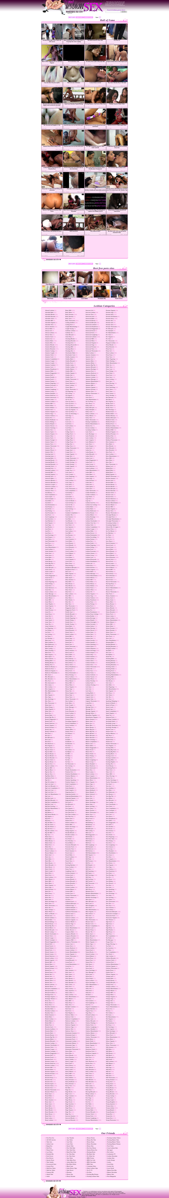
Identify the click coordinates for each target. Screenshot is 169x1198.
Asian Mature (49, 598)
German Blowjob (70, 881)
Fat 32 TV (90, 1170)
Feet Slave (68, 768)
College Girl (68, 436)
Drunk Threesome (70, 646)
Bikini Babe (48, 838)
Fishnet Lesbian (69, 822)
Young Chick (109, 1098)
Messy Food (89, 818)
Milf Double (89, 836)
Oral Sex (88, 1004)
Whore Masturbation (111, 1037)
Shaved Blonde (110, 555)
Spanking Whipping (111, 701)
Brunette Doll (49, 1055)
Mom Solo (88, 915)
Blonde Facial (49, 946)
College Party (69, 440)
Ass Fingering (49, 628)
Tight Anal (109, 921)
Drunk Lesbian (69, 634)
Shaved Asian (109, 547)
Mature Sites (110, 1174)
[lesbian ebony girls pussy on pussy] (73, 251)
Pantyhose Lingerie (91, 1053)
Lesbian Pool (89, 606)
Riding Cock (109, 466)
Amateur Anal (49, 336)
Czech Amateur (69, 539)
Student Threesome (111, 743)
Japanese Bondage (91, 369)
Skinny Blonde (110, 608)
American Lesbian (50, 486)
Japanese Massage (91, 379)
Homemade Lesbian (70, 1041)
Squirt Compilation (111, 711)
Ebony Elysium (71, 1176)
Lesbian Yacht (89, 683)
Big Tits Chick (49, 824)
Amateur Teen (49, 444)
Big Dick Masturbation (51, 808)
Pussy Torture (109, 393)
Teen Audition (110, 788)
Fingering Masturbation (71, 796)
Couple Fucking (69, 462)
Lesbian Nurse (90, 587)
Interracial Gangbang (91, 334)
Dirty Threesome (70, 606)
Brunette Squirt (49, 1083)
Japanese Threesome (91, 393)
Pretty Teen (109, 357)
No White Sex (91, 1156)
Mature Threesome (91, 812)
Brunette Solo (49, 1081)
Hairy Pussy (68, 1002)
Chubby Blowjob (70, 361)
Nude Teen (89, 966)
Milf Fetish (89, 840)
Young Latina (109, 1106)
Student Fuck (109, 737)
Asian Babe (48, 557)
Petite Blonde (89, 1079)
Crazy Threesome (70, 488)
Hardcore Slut (69, 1029)
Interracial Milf (90, 338)
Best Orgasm (48, 745)
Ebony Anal (68, 652)
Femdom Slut (69, 778)
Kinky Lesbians (90, 413)
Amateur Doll (49, 375)
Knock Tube (70, 1146)
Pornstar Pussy (110, 318)
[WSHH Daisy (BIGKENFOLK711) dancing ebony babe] (117, 145)
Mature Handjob (90, 764)
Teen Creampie (110, 810)
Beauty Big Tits (49, 717)
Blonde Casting (49, 932)
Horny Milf (68, 1073)
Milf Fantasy (89, 838)
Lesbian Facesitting (91, 537)
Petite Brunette (90, 1081)
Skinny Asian (109, 600)
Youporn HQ (50, 1172)
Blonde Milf (48, 962)
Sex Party (108, 535)
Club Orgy (68, 415)
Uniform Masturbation (112, 964)
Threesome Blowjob (111, 911)
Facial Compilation (70, 723)
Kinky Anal (89, 405)
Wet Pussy (109, 1025)
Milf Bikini (89, 826)
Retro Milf (109, 458)
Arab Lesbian (49, 549)
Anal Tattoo (48, 539)
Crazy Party (68, 484)
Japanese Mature (90, 383)
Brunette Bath (49, 1033)
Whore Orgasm (110, 1041)
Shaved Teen (109, 579)
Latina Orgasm (90, 476)
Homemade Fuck (70, 1039)
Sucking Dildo (110, 759)
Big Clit (47, 780)
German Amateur (70, 873)
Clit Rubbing (68, 397)
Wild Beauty (109, 1053)
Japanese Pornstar (90, 389)
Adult (48, 1176)
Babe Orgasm (49, 654)
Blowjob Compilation (51, 988)
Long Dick (89, 703)
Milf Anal (88, 820)
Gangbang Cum (69, 871)
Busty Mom (68, 312)
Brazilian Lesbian (50, 1011)
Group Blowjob (69, 960)
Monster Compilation (91, 925)
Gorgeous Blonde (70, 934)
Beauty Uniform (49, 731)
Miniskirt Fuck (90, 891)
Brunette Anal (49, 1027)
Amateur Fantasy (49, 381)
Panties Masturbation (91, 1043)
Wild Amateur (109, 1047)
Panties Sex (89, 1047)
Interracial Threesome (92, 351)
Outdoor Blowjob (90, 1021)
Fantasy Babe (69, 729)
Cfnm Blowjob (69, 334)
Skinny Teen (109, 632)
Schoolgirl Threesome (112, 521)
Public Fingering (110, 359)
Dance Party (68, 563)
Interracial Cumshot (91, 324)
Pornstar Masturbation (92, 1120)
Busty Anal (48, 1102)
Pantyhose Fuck (90, 1051)
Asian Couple (49, 571)
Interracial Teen (90, 349)
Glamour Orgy (69, 923)
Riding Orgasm (110, 474)
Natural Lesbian (90, 954)
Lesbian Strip (89, 654)
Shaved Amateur (110, 543)
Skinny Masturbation (111, 620)
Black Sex (48, 895)
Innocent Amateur (70, 1116)
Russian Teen (109, 511)
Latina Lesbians (90, 468)
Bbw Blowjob (49, 677)
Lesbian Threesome (91, 666)
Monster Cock (89, 923)
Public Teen (109, 367)
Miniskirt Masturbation (92, 893)
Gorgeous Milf (69, 940)
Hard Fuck (68, 1011)
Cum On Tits (68, 504)
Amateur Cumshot (50, 365)
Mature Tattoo (89, 808)
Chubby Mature (69, 369)
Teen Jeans (109, 855)
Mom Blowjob (90, 901)
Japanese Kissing (90, 375)
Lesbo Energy (111, 1160)
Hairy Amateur (69, 970)
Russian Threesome (111, 513)
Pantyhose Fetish (90, 1049)
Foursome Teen (69, 849)
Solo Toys (108, 699)
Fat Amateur (68, 733)
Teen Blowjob (110, 800)
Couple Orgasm (69, 466)
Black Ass (48, 857)
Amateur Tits (48, 448)
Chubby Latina (69, 365)
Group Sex (68, 966)
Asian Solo (48, 618)
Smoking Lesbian (110, 672)
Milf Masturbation (91, 853)
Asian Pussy (48, 614)
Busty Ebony (48, 1114)
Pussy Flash (109, 373)
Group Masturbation (70, 964)
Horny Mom (68, 1075)
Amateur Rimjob (49, 423)
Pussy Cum (109, 369)
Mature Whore (90, 816)
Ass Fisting (48, 630)
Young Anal (109, 1081)
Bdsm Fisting (48, 707)
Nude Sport (89, 964)
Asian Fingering (49, 581)
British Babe (48, 1017)
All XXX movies (67, 284)
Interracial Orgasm (91, 343)
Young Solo (109, 1116)
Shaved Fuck (109, 561)
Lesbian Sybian (90, 658)
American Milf (49, 488)
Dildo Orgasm (69, 573)
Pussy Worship (110, 395)
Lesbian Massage (90, 573)
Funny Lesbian (69, 867)
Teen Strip (108, 895)
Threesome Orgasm (111, 917)
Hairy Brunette (69, 982)
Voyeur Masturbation (111, 1006)
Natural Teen (89, 960)
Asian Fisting (48, 583)
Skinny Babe (109, 602)
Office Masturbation (91, 984)
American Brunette (50, 482)
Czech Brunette (69, 547)
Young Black (109, 1089)
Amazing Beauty (49, 460)
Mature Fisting (90, 755)
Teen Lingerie (109, 859)
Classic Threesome (70, 389)
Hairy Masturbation (70, 996)
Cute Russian (69, 535)
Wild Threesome (110, 1077)
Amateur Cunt (49, 367)
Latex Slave (89, 444)
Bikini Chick (48, 842)
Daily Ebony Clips (72, 1168)
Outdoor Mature (90, 1033)
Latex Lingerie (90, 440)
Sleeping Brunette (111, 646)
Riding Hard (109, 472)
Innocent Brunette (70, 1120)
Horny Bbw (68, 1053)
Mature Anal (89, 721)
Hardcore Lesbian (70, 1021)
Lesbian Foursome (91, 551)
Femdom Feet (69, 772)
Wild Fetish (109, 1059)
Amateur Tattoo (49, 442)
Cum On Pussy (69, 502)
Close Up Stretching (70, 413)
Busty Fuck (48, 1116)
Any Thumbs (70, 1138)
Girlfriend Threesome (71, 911)
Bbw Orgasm (48, 695)
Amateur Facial (49, 379)
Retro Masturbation (111, 456)
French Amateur (69, 851)
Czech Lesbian (69, 551)
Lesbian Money (90, 583)
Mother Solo (89, 946)
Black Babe (48, 859)
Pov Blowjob (109, 328)
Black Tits (48, 907)
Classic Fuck (68, 381)
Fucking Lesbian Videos (114, 1138)
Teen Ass (108, 786)
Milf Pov (88, 863)
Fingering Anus (69, 792)
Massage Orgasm (90, 711)
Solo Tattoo (109, 695)
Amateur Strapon (49, 434)
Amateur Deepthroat (50, 369)
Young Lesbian (110, 1108)
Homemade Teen (70, 1047)
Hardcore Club (69, 1017)
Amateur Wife (49, 452)
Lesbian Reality (90, 616)
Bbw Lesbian (48, 687)
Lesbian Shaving (90, 628)
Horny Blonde (69, 1055)
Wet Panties (109, 1021)
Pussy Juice (109, 377)
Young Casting (110, 1096)
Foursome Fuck (69, 847)
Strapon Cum (109, 729)
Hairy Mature (69, 998)
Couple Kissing (69, 464)
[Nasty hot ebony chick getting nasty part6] (52, 230)
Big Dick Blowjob (50, 800)
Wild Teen (108, 1075)
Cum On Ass (68, 498)
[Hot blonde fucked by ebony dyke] (95, 39)
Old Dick (88, 994)
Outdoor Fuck (89, 1025)
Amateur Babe (49, 340)
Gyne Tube (70, 1144)
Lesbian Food (89, 549)
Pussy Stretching (110, 387)
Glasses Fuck (69, 925)
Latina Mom (89, 474)
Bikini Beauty (49, 840)
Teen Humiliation (110, 853)
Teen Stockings (110, 893)
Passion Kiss (89, 1063)
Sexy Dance (109, 541)
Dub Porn (50, 298)
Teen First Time (110, 838)
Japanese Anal (89, 357)
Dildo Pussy (68, 575)
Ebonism (69, 1172)
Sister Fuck (109, 594)
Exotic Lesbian (69, 713)
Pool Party (88, 1100)
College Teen (69, 446)
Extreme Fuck (69, 719)
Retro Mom (109, 460)
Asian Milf (48, 600)
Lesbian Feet (89, 541)
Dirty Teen (68, 604)
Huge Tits (68, 1112)
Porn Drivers (49, 1158)
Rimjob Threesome (111, 476)
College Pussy (69, 442)
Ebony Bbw (68, 656)
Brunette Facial (49, 1057)
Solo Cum (108, 683)
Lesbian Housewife (91, 559)
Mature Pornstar (90, 788)
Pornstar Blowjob (90, 1112)
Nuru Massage (90, 972)
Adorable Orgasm (50, 322)
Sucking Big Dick (111, 751)
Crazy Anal (68, 472)
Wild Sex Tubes (50, 1170)
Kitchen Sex (89, 425)
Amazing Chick (49, 466)
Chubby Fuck (69, 363)
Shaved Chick (110, 559)
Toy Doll (108, 946)
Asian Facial (48, 577)
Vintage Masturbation (112, 988)
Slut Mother (109, 654)
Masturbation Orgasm (92, 717)
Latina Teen (89, 488)
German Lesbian (69, 887)
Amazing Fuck (49, 468)
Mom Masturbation (91, 909)
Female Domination (70, 770)
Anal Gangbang (49, 517)
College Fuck (69, 434)
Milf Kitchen (89, 851)
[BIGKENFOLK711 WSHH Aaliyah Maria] (117, 124)
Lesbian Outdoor (90, 598)
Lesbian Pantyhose (91, 600)
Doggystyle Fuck (70, 610)
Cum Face (68, 494)
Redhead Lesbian (110, 425)
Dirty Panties (68, 600)
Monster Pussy (90, 930)
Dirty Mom (68, 598)
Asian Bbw (48, 559)
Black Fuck (48, 875)
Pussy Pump (109, 385)
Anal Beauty (48, 492)
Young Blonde (110, 1091)
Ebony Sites (90, 1146)
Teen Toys (109, 905)
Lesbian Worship (90, 681)
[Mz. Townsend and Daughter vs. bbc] (52, 124)
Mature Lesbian (90, 774)
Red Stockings (110, 409)
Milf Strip (88, 877)
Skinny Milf (109, 624)
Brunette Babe (49, 1031)
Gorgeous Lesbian (70, 938)
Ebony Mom (68, 685)
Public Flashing (110, 361)
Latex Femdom (90, 436)
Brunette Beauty (49, 1035)
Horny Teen (68, 1085)
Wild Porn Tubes (51, 1168)
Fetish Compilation (70, 784)
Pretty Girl (109, 351)
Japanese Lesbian (90, 377)
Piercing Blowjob (90, 1091)
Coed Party (68, 428)
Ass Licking (48, 634)
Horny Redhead (69, 1081)
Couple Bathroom (70, 460)
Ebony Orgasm (69, 687)
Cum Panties (68, 506)
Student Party (109, 739)
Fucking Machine (70, 865)
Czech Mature (69, 553)
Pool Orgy (88, 1098)
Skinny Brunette (110, 612)
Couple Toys (68, 470)
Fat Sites (89, 1172)
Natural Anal (89, 950)
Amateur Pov (48, 417)
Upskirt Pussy (109, 970)
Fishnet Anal (68, 818)
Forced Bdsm (69, 842)
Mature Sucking (90, 806)
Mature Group (89, 762)
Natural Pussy (89, 958)
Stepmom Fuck (110, 717)
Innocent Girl (89, 310)
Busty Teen (68, 318)
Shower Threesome (111, 591)
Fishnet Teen (68, 828)
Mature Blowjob (90, 735)
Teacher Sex (109, 778)
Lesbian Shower (90, 630)
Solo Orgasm (109, 691)
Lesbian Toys (89, 670)
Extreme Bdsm (69, 717)
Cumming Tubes (91, 1166)
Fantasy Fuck (69, 731)
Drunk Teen (68, 644)
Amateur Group (49, 391)
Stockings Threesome (112, 725)
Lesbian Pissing (90, 604)
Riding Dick (109, 468)
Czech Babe (68, 541)
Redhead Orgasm (110, 432)
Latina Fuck (89, 462)
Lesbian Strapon (90, 652)
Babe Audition (49, 642)
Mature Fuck (89, 757)
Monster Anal (89, 921)
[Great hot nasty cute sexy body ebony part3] (73, 145)
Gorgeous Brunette (70, 936)
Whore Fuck (109, 1035)
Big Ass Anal (48, 747)
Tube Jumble (50, 1162)
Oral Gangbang (90, 1002)
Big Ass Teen (48, 774)
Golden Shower (69, 930)
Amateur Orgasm (50, 411)
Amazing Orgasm (50, 474)
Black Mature (49, 879)
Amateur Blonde (49, 345)
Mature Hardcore (90, 766)
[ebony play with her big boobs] (73, 187)
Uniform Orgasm (110, 966)
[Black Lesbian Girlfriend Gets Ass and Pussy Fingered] (52, 60)
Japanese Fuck (90, 371)
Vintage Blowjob (110, 982)
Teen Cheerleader (110, 804)
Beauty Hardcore (49, 723)
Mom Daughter (90, 905)
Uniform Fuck (110, 962)
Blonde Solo (48, 976)
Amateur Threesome (50, 446)
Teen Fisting (109, 840)
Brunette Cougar (49, 1049)
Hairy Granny (69, 988)
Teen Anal (108, 784)
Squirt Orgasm (110, 713)
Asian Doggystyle (50, 575)
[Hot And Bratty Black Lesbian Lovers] (117, 166)
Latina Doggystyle (91, 460)
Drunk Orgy (68, 638)
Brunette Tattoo (49, 1085)
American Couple (50, 484)
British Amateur (49, 1015)
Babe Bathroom (49, 644)
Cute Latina (68, 529)
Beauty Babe (48, 715)
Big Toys (47, 834)
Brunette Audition (50, 1029)
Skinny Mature (110, 622)
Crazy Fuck (68, 478)
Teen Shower (109, 883)
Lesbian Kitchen (90, 567)
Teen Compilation (111, 808)
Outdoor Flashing (90, 1023)
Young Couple (110, 1100)
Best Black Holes (71, 1164)
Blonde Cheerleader (50, 934)
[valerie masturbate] (73, 230)
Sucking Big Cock (111, 749)
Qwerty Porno (50, 1160)
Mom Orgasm (89, 911)
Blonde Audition (49, 917)
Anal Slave (48, 533)
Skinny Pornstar (110, 628)
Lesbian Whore (90, 679)
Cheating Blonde (70, 338)
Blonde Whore (49, 986)
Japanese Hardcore (91, 373)
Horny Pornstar (69, 1079)
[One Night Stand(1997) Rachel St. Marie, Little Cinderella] (95, 145)
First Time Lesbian (70, 814)
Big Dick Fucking (50, 806)
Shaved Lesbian (110, 565)
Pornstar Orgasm (110, 310)
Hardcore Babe (69, 1015)
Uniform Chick (110, 960)
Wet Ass (108, 1011)
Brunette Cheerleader (51, 1045)
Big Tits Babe (49, 822)
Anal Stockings (49, 535)
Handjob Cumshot (70, 1006)
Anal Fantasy (48, 506)
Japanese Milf (89, 385)
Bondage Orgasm (50, 996)
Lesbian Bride (89, 519)
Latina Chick (89, 456)
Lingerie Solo (89, 697)
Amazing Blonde (49, 462)
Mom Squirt (89, 917)
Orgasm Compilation (91, 1006)
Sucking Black (110, 753)
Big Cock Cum (49, 790)
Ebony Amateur (69, 650)
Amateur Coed (49, 357)
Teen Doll (108, 824)
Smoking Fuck (110, 670)
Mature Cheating (90, 739)
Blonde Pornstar (49, 968)
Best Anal (47, 733)
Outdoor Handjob (90, 1029)
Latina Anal (89, 448)
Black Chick (48, 869)
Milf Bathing (89, 822)
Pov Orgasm (109, 336)
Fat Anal (67, 735)
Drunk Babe (68, 626)
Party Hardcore (90, 1061)
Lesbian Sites (110, 1158)
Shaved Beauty (110, 551)
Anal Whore (48, 545)
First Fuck (68, 806)
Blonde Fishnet (49, 948)
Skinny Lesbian (110, 618)
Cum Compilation (70, 490)
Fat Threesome (69, 764)
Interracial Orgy (90, 345)
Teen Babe (109, 790)
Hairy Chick (68, 984)
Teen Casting (109, 802)
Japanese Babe (90, 361)
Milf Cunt (88, 832)
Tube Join (84, 284)
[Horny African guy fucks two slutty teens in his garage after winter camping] (73, 39)
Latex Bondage (90, 434)
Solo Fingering (110, 687)
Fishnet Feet (68, 820)
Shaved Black (109, 553)
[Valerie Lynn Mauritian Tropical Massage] (73, 103)
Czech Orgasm (69, 559)
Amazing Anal (49, 454)
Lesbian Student (90, 656)
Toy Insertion (109, 948)
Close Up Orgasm (70, 409)
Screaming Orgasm (111, 525)
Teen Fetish (109, 834)
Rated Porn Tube (71, 1152)
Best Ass (47, 735)
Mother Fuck (89, 938)
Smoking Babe (110, 658)
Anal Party (48, 529)
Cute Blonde (68, 521)
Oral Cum (88, 998)
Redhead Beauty (110, 415)
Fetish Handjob (69, 788)
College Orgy (69, 438)
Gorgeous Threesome (71, 942)
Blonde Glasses (49, 952)
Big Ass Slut (48, 772)
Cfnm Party (68, 336)
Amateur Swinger (50, 440)
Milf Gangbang (90, 845)
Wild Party (109, 1069)
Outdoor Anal (89, 1019)
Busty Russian (69, 316)
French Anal (68, 853)
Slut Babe (108, 650)
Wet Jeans (108, 1015)
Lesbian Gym (89, 557)
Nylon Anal (89, 974)
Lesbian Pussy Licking (92, 614)
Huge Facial (68, 1102)
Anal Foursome (49, 513)
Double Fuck (69, 622)
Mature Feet (89, 751)
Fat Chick (68, 745)
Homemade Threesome (71, 1049)
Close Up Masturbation (71, 407)
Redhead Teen (110, 438)
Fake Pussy (68, 727)
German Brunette (70, 883)
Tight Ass (108, 925)
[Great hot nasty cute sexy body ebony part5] (73, 124)
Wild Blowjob (109, 1057)
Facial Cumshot (69, 725)
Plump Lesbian (90, 1093)
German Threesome (70, 895)
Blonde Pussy (49, 972)
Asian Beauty (49, 561)
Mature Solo (89, 798)
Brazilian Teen (49, 1013)
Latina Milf (89, 472)
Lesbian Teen (89, 664)
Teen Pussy (109, 879)
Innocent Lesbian (90, 312)
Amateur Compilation (51, 359)
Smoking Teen (110, 679)
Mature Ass (89, 723)
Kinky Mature (89, 415)
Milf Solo (88, 869)
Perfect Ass (89, 1065)
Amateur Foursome (50, 385)
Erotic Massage (69, 707)
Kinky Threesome (91, 419)
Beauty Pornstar (49, 727)
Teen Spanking (110, 889)
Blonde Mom (48, 964)
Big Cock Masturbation (51, 794)
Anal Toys (48, 543)
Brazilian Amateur (50, 1006)
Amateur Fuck (49, 387)
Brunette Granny (49, 1061)
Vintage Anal (109, 976)
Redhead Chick (110, 419)
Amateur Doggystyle (51, 373)
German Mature (69, 889)
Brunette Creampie (50, 1051)
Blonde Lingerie (49, 960)
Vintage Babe (109, 978)
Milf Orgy (88, 857)
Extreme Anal (69, 715)
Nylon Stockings (90, 982)
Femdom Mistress (70, 776)
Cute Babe (68, 519)
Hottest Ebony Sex (92, 1150)
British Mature (49, 1021)
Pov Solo (108, 338)
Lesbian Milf (89, 579)
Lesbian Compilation (91, 527)
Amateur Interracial (50, 397)
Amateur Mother (49, 407)
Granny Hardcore (70, 948)
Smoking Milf (109, 677)
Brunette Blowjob (50, 1041)
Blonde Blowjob (49, 930)
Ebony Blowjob (69, 660)
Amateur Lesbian (50, 401)
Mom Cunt (89, 903)
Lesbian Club (89, 525)
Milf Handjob (89, 847)
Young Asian (109, 1083)
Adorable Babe (49, 312)
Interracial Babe (90, 318)
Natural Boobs (90, 952)
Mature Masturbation (91, 778)
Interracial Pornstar (91, 347)
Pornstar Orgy (110, 312)
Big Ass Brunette (49, 757)
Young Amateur (110, 1079)
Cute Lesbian (69, 531)
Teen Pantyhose (110, 871)
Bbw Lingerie (49, 689)
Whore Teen (109, 1043)
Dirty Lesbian (69, 594)
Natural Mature (90, 956)
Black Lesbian (49, 877)
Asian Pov (48, 612)
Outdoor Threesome (91, 1037)
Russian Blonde (110, 486)
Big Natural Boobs (50, 814)
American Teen (49, 490)
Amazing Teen (49, 476)
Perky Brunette (90, 1069)
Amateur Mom (49, 405)
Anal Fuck (48, 515)
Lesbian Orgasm (90, 594)
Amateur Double (49, 377)
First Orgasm (68, 808)
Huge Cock (68, 1093)
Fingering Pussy (69, 800)
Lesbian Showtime (112, 1156)
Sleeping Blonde (110, 644)
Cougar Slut (68, 456)
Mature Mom (89, 780)
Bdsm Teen (48, 711)
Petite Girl (88, 1083)
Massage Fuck (89, 707)
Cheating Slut (69, 351)
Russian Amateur (110, 478)
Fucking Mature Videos (113, 1142)
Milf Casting (89, 830)
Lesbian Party (89, 602)
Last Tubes (84, 298)
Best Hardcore (49, 743)
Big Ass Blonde (49, 755)
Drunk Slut (68, 642)
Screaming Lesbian (111, 523)
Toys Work (109, 954)
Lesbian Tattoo (90, 660)
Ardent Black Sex (71, 1162)
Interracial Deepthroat (92, 326)
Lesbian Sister (89, 632)
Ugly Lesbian (109, 956)
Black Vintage (49, 909)
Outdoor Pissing (90, 1035)
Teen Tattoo (109, 899)
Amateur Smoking (50, 428)
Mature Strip (89, 804)
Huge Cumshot (69, 1096)
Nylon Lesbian (90, 980)
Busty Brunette (49, 1112)
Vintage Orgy (109, 998)
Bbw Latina (48, 685)
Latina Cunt (89, 458)
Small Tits (108, 656)
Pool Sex (88, 1102)
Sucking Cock (110, 755)
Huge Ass (68, 1089)
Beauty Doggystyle (50, 719)
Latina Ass (88, 450)
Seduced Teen (110, 529)
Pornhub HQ (102, 298)
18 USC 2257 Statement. (87, 1195)
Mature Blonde (90, 733)
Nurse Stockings (90, 970)
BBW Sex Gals (91, 1160)
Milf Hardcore (89, 849)
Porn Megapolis (111, 1176)
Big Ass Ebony (49, 762)
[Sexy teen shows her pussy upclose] (52, 81)
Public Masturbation (111, 363)
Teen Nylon (109, 863)
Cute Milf (68, 533)
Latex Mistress (90, 442)
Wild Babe (109, 1049)
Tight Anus (109, 923)
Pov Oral (108, 334)
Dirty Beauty (68, 583)
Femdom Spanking (70, 780)
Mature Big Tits (90, 731)
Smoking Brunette (111, 664)
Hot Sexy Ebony (91, 1148)
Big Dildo (48, 810)
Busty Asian (48, 1104)
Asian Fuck (48, 585)
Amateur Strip (49, 436)
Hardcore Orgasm (70, 1025)
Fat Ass (67, 737)
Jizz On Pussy (89, 401)
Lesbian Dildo (89, 531)
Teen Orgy (109, 867)
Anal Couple (48, 496)
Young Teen (109, 1118)
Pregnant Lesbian (110, 343)
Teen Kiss (108, 857)
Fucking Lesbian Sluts (93, 1176)
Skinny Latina (110, 616)
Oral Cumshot (89, 1000)
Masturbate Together (91, 715)
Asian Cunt (48, 573)
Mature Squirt (89, 800)
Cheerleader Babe (70, 353)
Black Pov (48, 891)
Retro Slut (108, 462)
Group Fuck (68, 962)
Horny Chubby (69, 1059)
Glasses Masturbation (71, 928)
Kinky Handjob (90, 409)
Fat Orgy (67, 757)
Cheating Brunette (70, 340)
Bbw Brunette (49, 679)
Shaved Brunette (110, 557)
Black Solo (48, 899)
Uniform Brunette (111, 958)
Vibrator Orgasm (110, 974)
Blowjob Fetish (49, 990)
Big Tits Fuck (48, 828)
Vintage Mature (110, 990)
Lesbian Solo (89, 638)
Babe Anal (48, 640)
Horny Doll (68, 1063)
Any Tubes (70, 1140)
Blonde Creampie (50, 940)
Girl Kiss (67, 899)
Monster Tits (89, 932)
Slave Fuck (109, 636)
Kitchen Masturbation (92, 423)
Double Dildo (69, 616)
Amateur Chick (49, 355)
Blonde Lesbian (49, 958)
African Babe (48, 328)
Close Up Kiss (69, 405)
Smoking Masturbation (112, 674)
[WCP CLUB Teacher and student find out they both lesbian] (73, 166)
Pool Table (88, 1104)
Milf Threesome (90, 883)
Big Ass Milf (48, 768)
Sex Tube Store (71, 1156)
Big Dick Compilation (51, 802)
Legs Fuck (88, 498)
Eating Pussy (68, 648)
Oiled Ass (88, 992)
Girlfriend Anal (69, 901)
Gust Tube (69, 1142)
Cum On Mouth (69, 500)
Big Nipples (48, 816)
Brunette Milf (48, 1067)
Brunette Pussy (49, 1077)
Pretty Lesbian (110, 353)
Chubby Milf (68, 371)
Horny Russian (69, 1083)
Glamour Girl (69, 915)
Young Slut (109, 1114)
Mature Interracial (90, 768)
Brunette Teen (49, 1087)
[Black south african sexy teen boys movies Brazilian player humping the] (95, 166)
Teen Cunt (109, 814)
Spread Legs (109, 709)
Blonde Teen (48, 982)
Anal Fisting (48, 511)
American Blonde (50, 480)
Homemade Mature (70, 1043)
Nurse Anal (89, 968)
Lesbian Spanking (91, 644)
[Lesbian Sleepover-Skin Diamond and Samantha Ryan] (52, 166)
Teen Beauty (109, 794)
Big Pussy (48, 820)
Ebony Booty (69, 662)
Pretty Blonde (109, 345)
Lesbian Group (90, 555)
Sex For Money (110, 531)
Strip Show (109, 735)
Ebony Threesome (70, 699)
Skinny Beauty (110, 604)
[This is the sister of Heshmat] (73, 81)
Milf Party (88, 859)
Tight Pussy (109, 932)
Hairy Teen (68, 1004)
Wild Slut (108, 1073)
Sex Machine (109, 533)
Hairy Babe (68, 976)
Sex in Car (109, 539)
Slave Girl (108, 638)
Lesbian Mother (90, 585)
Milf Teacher (89, 881)
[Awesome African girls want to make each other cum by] (52, 39)
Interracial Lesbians (91, 336)
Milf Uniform (89, 887)
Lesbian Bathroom (91, 511)
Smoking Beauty (110, 660)
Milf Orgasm (89, 855)
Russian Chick (110, 492)
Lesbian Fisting (90, 547)
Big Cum (47, 796)
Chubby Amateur (70, 357)
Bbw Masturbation (50, 691)
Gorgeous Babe (69, 932)
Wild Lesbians (110, 1061)
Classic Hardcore (70, 383)
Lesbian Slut (89, 636)
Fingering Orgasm (70, 798)
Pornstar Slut (109, 320)
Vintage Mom (109, 994)
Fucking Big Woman (92, 1174)
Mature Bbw (89, 725)
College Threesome (70, 448)
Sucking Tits (109, 764)
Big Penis (47, 818)
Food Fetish (68, 836)
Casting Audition (70, 322)
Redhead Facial (110, 421)
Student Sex (109, 741)
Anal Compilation (50, 494)
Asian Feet (48, 579)
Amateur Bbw (49, 343)
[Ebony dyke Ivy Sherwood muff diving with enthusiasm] (52, 187)
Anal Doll (48, 502)
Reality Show (109, 405)
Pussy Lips (109, 381)
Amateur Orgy (49, 413)
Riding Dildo (109, 470)
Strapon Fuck (109, 731)
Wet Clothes (109, 1013)
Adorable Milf (49, 320)
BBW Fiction (90, 1158)
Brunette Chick (49, 1047)
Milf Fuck (88, 842)
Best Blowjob (49, 737)
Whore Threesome (111, 1045)
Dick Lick (68, 571)
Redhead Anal (110, 411)
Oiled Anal (89, 990)
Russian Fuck (109, 496)
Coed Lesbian (69, 425)
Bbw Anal (48, 674)
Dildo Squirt (68, 577)
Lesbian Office (90, 589)
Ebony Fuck (68, 670)
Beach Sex (48, 713)
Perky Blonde (89, 1067)
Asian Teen (48, 622)
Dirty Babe (68, 581)
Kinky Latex (89, 411)
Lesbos (109, 1162)
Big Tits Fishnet (49, 826)
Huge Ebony (68, 1100)
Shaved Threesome (111, 581)
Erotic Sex (68, 709)
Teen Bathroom (110, 792)
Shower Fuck (109, 585)
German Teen (69, 893)
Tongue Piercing (110, 944)
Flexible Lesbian (69, 834)
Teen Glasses (109, 847)
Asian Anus (48, 555)
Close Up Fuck (69, 403)
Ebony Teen (68, 697)
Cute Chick (68, 525)
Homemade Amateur (71, 1033)
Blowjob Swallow (50, 992)
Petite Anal (89, 1075)
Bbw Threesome (49, 703)
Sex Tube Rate (71, 1154)
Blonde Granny (49, 954)
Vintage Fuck (109, 984)
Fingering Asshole (70, 794)
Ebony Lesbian (69, 677)
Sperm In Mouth (110, 703)
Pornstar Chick (90, 1114)
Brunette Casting (49, 1043)
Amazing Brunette (50, 464)
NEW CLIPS (79, 17)
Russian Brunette (110, 490)
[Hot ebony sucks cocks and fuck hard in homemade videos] (117, 230)
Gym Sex (68, 968)
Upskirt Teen (109, 972)
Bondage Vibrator (50, 998)
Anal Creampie (49, 498)
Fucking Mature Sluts (113, 1140)
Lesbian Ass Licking (91, 504)
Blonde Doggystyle (50, 942)
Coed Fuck (68, 423)
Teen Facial (109, 828)
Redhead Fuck (110, 423)
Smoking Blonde (110, 662)
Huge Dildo (68, 1098)
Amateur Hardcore (50, 395)
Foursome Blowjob (70, 845)
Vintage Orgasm (110, 996)
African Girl (48, 330)
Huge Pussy (68, 1108)
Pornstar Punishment (111, 316)
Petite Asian (89, 1077)
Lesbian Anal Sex (90, 502)
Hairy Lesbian (69, 994)
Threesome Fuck (110, 915)
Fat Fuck (67, 747)
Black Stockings (49, 901)
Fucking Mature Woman (114, 1144)
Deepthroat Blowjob (70, 567)
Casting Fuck (69, 324)
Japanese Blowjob (91, 367)
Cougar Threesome (70, 458)
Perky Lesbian (89, 1071)
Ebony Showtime (91, 1144)
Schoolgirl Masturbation (112, 519)
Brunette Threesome (50, 1089)
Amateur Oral (49, 409)
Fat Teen (67, 762)
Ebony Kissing (69, 674)
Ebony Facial (69, 668)
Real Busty (109, 399)
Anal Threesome (49, 541)
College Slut (68, 444)
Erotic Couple (69, 705)
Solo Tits (108, 697)
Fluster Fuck (67, 298)
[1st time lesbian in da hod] (95, 81)
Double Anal (68, 612)
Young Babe (109, 1085)
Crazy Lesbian (69, 480)
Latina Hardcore (90, 466)
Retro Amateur (110, 442)
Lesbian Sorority (90, 640)
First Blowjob (69, 804)
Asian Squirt (48, 620)
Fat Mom (67, 755)
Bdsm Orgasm (49, 709)
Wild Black (109, 1055)
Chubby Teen (69, 377)
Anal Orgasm (48, 523)
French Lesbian (69, 857)
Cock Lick (68, 421)
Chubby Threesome (70, 379)
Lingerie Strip (89, 699)
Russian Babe (109, 482)
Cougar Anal (68, 450)
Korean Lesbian (90, 428)
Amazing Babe (49, 458)
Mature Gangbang (91, 759)
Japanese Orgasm (90, 387)
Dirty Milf (68, 596)
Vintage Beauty (110, 980)
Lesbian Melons (90, 577)
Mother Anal (89, 934)
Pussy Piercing (110, 383)
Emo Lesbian (69, 701)
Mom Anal (88, 899)
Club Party (68, 417)
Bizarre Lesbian (49, 851)
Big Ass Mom (49, 770)
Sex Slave (108, 537)
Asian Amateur (49, 551)
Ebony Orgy (68, 689)
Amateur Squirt (49, 432)
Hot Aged (109, 1150)
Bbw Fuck (48, 681)
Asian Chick (48, 569)
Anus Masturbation (50, 547)
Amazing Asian (49, 456)
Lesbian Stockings (91, 650)
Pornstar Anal (89, 1108)
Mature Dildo (89, 745)
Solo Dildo (109, 685)
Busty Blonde (49, 1110)
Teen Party (109, 873)
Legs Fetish (89, 496)
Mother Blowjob (90, 936)
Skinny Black (109, 606)
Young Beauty (110, 1087)
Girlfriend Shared (70, 909)
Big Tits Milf (48, 832)
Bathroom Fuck (49, 668)
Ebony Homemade (70, 672)
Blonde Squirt (49, 978)
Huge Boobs (68, 1091)
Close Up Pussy (69, 411)
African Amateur (49, 326)
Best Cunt (48, 739)
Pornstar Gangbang (91, 1118)
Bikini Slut (48, 847)
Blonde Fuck (48, 950)
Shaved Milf (109, 569)
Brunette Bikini (49, 1039)
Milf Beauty (89, 824)
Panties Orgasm (90, 1045)
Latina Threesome (91, 490)
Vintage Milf (109, 992)
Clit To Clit (68, 399)
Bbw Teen (48, 701)
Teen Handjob (110, 851)
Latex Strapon (89, 446)
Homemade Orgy (70, 1045)
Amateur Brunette (50, 349)
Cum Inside (68, 496)
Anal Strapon (48, 537)
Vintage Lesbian (110, 986)
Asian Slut (48, 616)
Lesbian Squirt (90, 646)
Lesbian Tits (89, 668)
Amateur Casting (49, 351)
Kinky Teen (89, 417)
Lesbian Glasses (90, 553)
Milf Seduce (89, 867)
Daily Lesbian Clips (92, 1168)
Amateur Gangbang (50, 389)
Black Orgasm (49, 885)
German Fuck (69, 885)
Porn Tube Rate (71, 1148)
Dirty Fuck (68, 591)
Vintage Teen (109, 1002)
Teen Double (109, 826)
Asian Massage (49, 594)
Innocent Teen (89, 314)
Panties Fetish (89, 1041)
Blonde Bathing (49, 921)
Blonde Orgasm (49, 966)
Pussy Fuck (109, 375)
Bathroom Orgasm (50, 670)
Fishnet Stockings (70, 826)
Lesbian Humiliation (91, 561)
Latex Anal (89, 432)
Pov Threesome (110, 340)
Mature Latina (89, 772)
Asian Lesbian (49, 591)
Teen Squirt (109, 891)
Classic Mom (69, 387)
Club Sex (67, 419)
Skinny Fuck (109, 614)
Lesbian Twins (90, 672)
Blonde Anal (48, 915)
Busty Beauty (49, 1108)
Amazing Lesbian (50, 470)
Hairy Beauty (69, 978)
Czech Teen (68, 561)
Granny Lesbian (69, 950)
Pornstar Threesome (111, 326)
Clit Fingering (69, 391)
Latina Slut (89, 482)
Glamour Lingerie (70, 919)
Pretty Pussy (109, 355)
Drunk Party (68, 640)
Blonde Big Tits (49, 925)
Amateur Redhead (50, 419)
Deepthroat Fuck (70, 569)
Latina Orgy (89, 478)
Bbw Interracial (49, 683)
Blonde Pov (48, 970)
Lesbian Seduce (90, 626)
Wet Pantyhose (110, 1023)
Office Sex (88, 988)
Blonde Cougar (49, 938)
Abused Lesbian (49, 310)
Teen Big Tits (109, 796)
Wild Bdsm (109, 1051)
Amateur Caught (49, 353)
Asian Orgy (48, 608)
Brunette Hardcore (50, 1063)
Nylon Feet (89, 976)
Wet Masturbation (111, 1017)
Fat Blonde (68, 741)
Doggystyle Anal (70, 608)
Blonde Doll (48, 944)
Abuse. (94, 1195)
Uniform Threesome (111, 968)
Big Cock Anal (49, 784)
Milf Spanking (89, 871)
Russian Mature (110, 504)
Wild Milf (108, 1065)
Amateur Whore (49, 450)
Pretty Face (109, 349)
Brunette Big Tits (49, 1037)
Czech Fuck (68, 549)
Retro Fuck (109, 452)
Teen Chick (109, 806)
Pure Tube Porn (71, 1150)
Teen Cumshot (110, 812)
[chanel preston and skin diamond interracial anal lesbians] (95, 124)
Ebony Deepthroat (70, 666)
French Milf (68, 859)
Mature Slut (89, 796)
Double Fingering (70, 618)
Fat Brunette (68, 743)
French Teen (68, 861)
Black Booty (48, 867)
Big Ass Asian (49, 749)
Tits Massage (109, 940)
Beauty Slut (48, 729)
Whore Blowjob (110, 1033)
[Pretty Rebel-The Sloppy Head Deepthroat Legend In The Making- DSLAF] (95, 209)
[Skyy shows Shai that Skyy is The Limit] (117, 81)
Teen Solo (108, 887)
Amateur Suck (49, 438)
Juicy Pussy (89, 403)
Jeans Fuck (89, 397)
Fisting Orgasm (69, 830)
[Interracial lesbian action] (73, 60)
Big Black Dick (49, 776)
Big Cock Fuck (49, 792)
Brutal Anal (48, 1093)
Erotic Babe (68, 703)
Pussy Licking (110, 379)
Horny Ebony (69, 1065)
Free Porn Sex (50, 284)
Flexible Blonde (69, 832)
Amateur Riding (49, 421)
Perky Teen (89, 1073)
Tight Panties (109, 930)
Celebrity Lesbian (70, 330)
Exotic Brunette (69, 711)
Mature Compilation (91, 741)
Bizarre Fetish (49, 849)
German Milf (68, 891)
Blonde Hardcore (50, 956)
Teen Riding (109, 881)
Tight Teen (109, 934)
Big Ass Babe (49, 751)
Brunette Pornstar (50, 1073)
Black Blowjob (49, 865)
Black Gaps (70, 1166)
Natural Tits (89, 962)
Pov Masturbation (111, 332)
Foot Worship (69, 840)
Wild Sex (108, 1071)
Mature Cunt (89, 743)
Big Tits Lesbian (49, 830)
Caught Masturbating (71, 326)
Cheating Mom (69, 349)
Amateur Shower (49, 425)
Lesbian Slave (89, 634)
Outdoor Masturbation (92, 1031)
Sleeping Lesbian (110, 648)
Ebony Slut (68, 691)
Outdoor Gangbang (91, 1027)
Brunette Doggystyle (51, 1053)
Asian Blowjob (49, 567)
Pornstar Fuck (89, 1116)
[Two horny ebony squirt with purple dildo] (95, 60)
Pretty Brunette (110, 347)
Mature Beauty (90, 727)
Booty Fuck (48, 1004)
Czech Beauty (69, 543)
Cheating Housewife (71, 345)
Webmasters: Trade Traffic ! (77, 1197)
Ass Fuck (47, 632)
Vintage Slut (109, 1000)
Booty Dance (48, 1002)
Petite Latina (89, 1085)
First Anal (68, 802)
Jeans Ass (88, 395)
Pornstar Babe (89, 1110)
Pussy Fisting (109, 371)
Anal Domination (50, 504)
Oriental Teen (89, 1017)
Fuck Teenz (110, 1146)
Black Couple (49, 871)
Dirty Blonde (69, 585)
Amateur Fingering (50, 383)
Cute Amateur (69, 517)
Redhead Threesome (111, 440)
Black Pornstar (49, 889)
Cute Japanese (69, 527)
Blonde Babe (48, 919)
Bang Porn (119, 284)
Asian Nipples (49, 604)
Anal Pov (47, 531)
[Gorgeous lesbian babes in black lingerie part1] (117, 60)
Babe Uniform (49, 658)
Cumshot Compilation (71, 513)
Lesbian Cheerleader (91, 521)
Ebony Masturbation (71, 679)
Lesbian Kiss (89, 565)
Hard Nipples (69, 1013)
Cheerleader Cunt (70, 355)
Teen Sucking (109, 897)
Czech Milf (68, 555)
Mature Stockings (90, 802)
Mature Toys (89, 814)
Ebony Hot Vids (91, 1140)
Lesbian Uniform (90, 674)
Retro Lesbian (110, 454)
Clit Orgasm (68, 395)
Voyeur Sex (109, 1008)
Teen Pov (108, 877)
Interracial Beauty (90, 320)
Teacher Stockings (111, 780)
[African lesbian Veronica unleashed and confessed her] (117, 209)
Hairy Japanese (69, 990)
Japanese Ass (89, 359)
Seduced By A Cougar (112, 527)
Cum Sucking (69, 508)
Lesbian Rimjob (90, 620)
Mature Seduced (90, 794)
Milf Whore (89, 889)
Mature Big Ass (90, 729)
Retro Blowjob (110, 448)
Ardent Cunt (102, 284)
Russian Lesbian (110, 500)
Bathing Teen (48, 664)
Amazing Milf (49, 472)
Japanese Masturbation (92, 381)
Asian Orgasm (49, 606)
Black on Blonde (49, 913)
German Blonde (69, 879)
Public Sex (109, 365)
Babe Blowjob (49, 646)
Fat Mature (68, 751)
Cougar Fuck (69, 452)
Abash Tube (49, 1174)
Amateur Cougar (49, 361)
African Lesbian (49, 332)
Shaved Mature (110, 567)
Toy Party (108, 950)
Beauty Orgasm (49, 725)
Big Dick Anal (49, 798)
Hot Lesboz (110, 1152)
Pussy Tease (109, 391)
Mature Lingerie (90, 776)
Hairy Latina (68, 992)
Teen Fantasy (109, 830)
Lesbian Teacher (90, 662)
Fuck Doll (68, 863)
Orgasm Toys (89, 1011)
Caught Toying (69, 328)
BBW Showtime (91, 1162)
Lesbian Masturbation (92, 575)
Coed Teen (68, 430)
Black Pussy (48, 893)
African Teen (48, 334)
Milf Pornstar (89, 861)
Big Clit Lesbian (49, 782)
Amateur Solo (49, 430)
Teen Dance (109, 816)
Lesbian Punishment (91, 612)
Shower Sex (109, 589)
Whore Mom (109, 1039)
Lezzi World (110, 1168)
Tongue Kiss (109, 942)
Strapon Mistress (110, 733)
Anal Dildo (48, 500)
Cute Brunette (69, 523)
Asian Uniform (49, 626)
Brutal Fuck (48, 1098)
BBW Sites (90, 1164)
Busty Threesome (70, 320)
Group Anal (68, 958)
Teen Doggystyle (110, 822)
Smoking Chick (110, 666)
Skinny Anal (109, 598)
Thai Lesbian (109, 909)
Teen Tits (108, 903)
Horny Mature (69, 1071)
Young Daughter (110, 1102)
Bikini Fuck (48, 845)
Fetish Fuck (68, 786)
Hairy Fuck (68, 986)
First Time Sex (69, 816)
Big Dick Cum (49, 804)
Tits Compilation (110, 936)
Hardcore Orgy (69, 1027)
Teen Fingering (110, 836)
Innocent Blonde (70, 1118)
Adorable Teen (49, 324)
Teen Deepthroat (110, 818)
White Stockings (110, 1031)
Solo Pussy (109, 693)
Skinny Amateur (110, 596)
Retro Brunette (110, 450)
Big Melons (48, 812)
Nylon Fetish (89, 978)
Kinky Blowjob (90, 407)
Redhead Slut (109, 436)
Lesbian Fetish (90, 543)
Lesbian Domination (91, 535)
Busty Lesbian (49, 1120)
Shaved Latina (110, 563)
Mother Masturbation (91, 940)
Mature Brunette (90, 737)
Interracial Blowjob (91, 322)
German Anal (69, 875)
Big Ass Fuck (48, 764)
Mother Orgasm (90, 942)
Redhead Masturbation (112, 428)
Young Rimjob (110, 1110)
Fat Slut (67, 759)
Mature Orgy (89, 784)
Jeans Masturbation (91, 399)
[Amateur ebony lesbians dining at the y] (52, 145)
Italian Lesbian (90, 353)
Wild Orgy (109, 1067)
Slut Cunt (108, 652)
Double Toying (69, 624)
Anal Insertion (49, 519)
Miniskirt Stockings (91, 897)
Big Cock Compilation (51, 788)
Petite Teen (89, 1089)
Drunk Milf (68, 636)
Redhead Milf (109, 430)
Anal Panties (48, 527)
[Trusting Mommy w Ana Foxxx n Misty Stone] (95, 103)
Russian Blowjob (110, 488)
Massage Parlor (90, 713)
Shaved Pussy (109, 573)
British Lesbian (49, 1019)
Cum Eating (68, 492)
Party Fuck (89, 1057)
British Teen (48, 1025)
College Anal (69, 432)
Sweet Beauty (109, 766)
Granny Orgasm (69, 954)
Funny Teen (68, 869)
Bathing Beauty (49, 662)
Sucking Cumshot (111, 757)
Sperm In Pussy (110, 705)
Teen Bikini (109, 798)
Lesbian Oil (89, 591)
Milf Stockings (90, 875)
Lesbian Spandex (90, 642)
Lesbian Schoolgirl (91, 622)
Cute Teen (68, 537)
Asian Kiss (48, 589)
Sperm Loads (109, 707)
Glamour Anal (69, 913)
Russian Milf (109, 506)
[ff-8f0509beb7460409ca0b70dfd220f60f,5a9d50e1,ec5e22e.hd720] (95, 187)
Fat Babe (67, 739)
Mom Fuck (89, 907)
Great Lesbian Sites (112, 1148)
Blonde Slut (48, 974)
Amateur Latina (49, 399)
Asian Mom (48, 602)
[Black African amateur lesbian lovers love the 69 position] (73, 209)
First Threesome (69, 810)
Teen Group (109, 849)
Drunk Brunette (69, 630)
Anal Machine (49, 521)
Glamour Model (69, 921)
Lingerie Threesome (91, 701)
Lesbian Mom (89, 581)
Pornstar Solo (109, 322)
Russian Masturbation (112, 502)
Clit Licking (68, 393)
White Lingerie (110, 1029)
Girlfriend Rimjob (70, 907)
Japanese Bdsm (90, 363)
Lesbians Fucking (90, 685)
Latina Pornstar (90, 480)
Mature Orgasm (90, 782)
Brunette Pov (48, 1075)
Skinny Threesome (111, 634)
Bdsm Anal (48, 705)
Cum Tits (67, 511)
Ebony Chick (69, 664)
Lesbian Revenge (90, 618)
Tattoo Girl (109, 772)
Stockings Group (110, 723)
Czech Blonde (69, 545)
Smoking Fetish (110, 668)
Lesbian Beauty (90, 513)
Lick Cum (88, 689)
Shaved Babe (109, 549)
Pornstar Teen (109, 324)
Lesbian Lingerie (90, 569)
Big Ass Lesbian (49, 766)
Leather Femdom (90, 492)
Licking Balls (89, 693)
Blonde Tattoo (49, 980)
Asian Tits (48, 624)
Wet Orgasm (109, 1019)
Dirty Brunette (69, 587)
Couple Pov (68, 468)
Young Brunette (110, 1093)
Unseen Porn (50, 1166)
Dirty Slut (68, 602)
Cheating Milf (69, 347)
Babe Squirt (48, 656)
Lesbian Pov (89, 610)
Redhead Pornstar (111, 434)
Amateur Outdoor (50, 415)
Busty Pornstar (69, 314)
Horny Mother (69, 1077)
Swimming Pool (110, 768)
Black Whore (48, 911)
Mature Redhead (90, 790)
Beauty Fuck (48, 721)
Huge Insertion (69, 1104)
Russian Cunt (109, 494)
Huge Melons (69, 1106)
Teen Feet (108, 832)
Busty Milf (68, 310)
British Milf (48, 1023)
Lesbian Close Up (90, 523)
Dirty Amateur (69, 579)
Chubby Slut (68, 375)
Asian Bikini (48, 565)
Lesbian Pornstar (90, 608)
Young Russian (110, 1112)
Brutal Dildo (48, 1096)
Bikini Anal (48, 836)
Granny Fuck (69, 946)
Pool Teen (88, 1106)
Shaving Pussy (110, 583)
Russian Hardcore (111, 498)
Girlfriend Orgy (69, 905)
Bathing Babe (49, 660)
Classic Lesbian (69, 385)
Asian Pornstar (49, 610)
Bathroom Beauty (50, 666)
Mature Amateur (90, 719)
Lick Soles (88, 691)
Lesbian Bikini (90, 515)
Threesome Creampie (112, 913)
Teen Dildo (109, 820)
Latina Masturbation (91, 470)
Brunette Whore (49, 1091)
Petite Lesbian (89, 1087)
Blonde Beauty (49, 923)
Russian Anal (109, 480)
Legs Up (88, 500)
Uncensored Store (51, 1164)
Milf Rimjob (89, 865)
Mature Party (89, 786)
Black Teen (48, 903)
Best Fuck (48, 741)
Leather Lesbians (90, 494)
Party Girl (88, 1059)
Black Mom (48, 883)
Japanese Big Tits (90, 365)
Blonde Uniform (49, 984)
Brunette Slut (48, 1079)
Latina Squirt (89, 486)
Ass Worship (48, 638)
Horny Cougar (69, 1061)
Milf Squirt (89, 873)
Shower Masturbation (112, 587)
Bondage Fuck (49, 994)
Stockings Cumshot (111, 719)
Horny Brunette (69, 1057)
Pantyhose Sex (90, 1055)
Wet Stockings (110, 1027)
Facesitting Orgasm (70, 721)
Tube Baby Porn (71, 1160)
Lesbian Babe (89, 506)
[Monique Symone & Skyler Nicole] (117, 103)
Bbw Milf (47, 693)
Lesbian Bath (89, 508)
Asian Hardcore (49, 587)
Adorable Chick (49, 318)
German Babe (69, 877)
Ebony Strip (68, 695)
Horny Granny (69, 1067)
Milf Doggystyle (90, 834)
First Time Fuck (69, 812)
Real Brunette (109, 397)
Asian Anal (48, 553)
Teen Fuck (109, 842)
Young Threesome (111, 1120)
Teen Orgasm (109, 865)
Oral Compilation (90, 996)
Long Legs (89, 705)
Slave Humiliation (111, 640)
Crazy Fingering (69, 476)
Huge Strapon (69, 1110)
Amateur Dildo (49, 371)
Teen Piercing (109, 875)
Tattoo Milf (109, 774)
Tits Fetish (108, 938)
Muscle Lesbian (90, 948)
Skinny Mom (109, 626)
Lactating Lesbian (90, 430)
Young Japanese (110, 1104)
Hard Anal (68, 1008)
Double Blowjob (69, 614)
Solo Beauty (109, 681)
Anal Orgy (48, 525)
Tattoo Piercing (110, 776)
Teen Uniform (110, 907)
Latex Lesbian (89, 438)
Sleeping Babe (110, 642)
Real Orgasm (109, 401)
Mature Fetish (89, 753)
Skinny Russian (110, 630)
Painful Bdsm (89, 1039)
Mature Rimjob (90, 792)
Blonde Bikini (49, 928)
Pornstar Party (110, 314)
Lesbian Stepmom (91, 648)
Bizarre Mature (49, 853)
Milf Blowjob (89, 828)
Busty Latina (48, 1118)
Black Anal (48, 855)
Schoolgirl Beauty (111, 515)
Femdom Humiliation (71, 774)
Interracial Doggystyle (92, 328)
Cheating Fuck (69, 343)
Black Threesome (50, 905)
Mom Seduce (89, 913)
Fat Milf (67, 753)
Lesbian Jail (89, 563)
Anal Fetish (48, 508)
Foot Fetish (68, 838)
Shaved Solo (109, 577)
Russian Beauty (110, 484)
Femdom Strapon (70, 782)
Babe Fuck (48, 652)
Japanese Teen (90, 391)
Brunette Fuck (49, 1059)
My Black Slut (91, 1154)
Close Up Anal (69, 401)
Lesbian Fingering (91, 545)
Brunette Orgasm (49, 1071)
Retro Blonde (109, 446)
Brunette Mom (49, 1069)
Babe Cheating (49, 650)
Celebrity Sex (69, 332)
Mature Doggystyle (91, 747)
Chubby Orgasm (69, 373)
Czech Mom (68, 557)
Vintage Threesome (111, 1004)
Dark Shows (70, 1170)
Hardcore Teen (69, 1031)
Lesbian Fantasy (90, 539)
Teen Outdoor (109, 869)
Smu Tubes (70, 1158)
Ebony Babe (68, 654)
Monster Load (89, 928)
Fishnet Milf (68, 824)
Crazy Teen (68, 486)
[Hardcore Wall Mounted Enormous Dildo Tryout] (52, 209)
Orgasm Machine (90, 1008)
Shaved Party (109, 571)
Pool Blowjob (89, 1096)
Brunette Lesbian (49, 1065)
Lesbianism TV (111, 1154)
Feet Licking (68, 766)
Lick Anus (88, 687)
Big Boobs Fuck (49, 778)
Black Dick (48, 873)
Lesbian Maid (89, 571)
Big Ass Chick (49, 759)
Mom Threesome (90, 919)
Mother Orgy (89, 944)
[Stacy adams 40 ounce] (95, 230)
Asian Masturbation (50, 596)
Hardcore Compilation (71, 1019)
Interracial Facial (90, 330)
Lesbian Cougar (90, 529)
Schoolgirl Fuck (110, 517)
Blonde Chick (49, 936)
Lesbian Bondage (90, 517)
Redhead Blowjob (111, 417)
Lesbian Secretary (90, 624)
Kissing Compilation (91, 421)
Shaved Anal (109, 545)
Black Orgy (48, 887)
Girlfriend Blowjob (70, 903)
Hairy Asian (68, 974)
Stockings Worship (111, 727)
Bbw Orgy (48, 697)
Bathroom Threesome (51, 672)
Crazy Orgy (68, 482)
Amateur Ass (48, 338)
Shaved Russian (110, 575)
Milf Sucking (89, 879)
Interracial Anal (90, 316)
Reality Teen (109, 407)
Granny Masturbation (71, 952)
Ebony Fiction (91, 1138)
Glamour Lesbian (70, 917)
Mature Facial (89, 749)
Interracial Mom (90, 340)
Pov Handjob (109, 330)
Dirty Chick (68, 589)
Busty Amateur (49, 1100)
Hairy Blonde (69, 980)
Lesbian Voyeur (90, 677)
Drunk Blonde (69, 628)
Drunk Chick (69, 632)
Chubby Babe (69, 359)
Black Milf (48, 881)
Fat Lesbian (68, 749)
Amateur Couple (49, 363)
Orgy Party (89, 1013)
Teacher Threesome (111, 782)
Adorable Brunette (50, 316)
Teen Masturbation (111, 861)
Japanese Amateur (91, 355)
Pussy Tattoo (109, 389)
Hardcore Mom (69, 1023)
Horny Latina (69, 1069)
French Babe (68, 855)
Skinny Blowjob (110, 610)
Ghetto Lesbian (69, 897)
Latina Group (89, 464)
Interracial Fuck (90, 332)
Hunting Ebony (91, 1152)
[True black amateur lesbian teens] (52, 251)
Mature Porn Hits (112, 1170)
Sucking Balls (109, 747)
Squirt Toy (109, 715)
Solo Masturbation (111, 689)
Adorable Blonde (50, 314)
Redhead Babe (110, 413)
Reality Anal (109, 403)
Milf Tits (88, 885)
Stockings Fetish (110, 721)
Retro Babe (109, 444)
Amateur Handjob (50, 393)
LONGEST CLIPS (88, 17)
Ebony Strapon (69, 693)
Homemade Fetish (70, 1037)
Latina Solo (89, 484)
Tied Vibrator (109, 919)
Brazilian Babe (49, 1008)
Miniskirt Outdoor (91, 895)
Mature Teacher (90, 810)
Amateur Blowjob (50, 347)
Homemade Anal (70, 1035)
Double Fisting (69, 620)
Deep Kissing (69, 565)
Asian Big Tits (49, 563)
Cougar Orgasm (69, 454)
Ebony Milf (68, 683)
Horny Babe (68, 1051)
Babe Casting (48, 648)
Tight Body (109, 928)
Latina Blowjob (90, 454)
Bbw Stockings (49, 699)
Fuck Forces (119, 298)
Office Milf (89, 986)
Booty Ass (48, 1000)
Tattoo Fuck (109, 770)
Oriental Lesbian (90, 1015)
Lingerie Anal (89, 695)
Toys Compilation (111, 952)
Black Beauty (49, 863)
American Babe (49, 478)
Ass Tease (48, 636)
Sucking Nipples (110, 762)
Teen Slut (108, 885)
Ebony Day (70, 1174)
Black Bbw (48, 861)
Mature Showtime (112, 1172)
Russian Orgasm (110, 508)
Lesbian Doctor (90, 533)
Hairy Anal (68, 972)
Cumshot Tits (69, 515)
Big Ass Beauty (49, 753)
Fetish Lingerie (69, 790)
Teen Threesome (110, 901)
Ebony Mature (69, 681)
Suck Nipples (109, 745)
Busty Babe (48, 1106)
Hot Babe (68, 1087)
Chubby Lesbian (69, 367)
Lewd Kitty (110, 1164)
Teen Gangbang (110, 845)
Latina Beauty (89, 452)
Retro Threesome (110, 464)
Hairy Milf (68, 1000)
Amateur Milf (49, 403)
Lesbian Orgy (89, 596)
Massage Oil (89, 709)
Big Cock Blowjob (50, 786)
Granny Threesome (70, 956)
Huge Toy (68, 1114)
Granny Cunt (69, 944)
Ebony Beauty (69, 658)
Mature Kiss (89, 770)
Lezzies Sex (110, 1166)
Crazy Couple (69, 474)
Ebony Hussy (90, 1142)
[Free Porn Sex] (117, 39)
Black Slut (48, 897)
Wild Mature (109, 1063)
